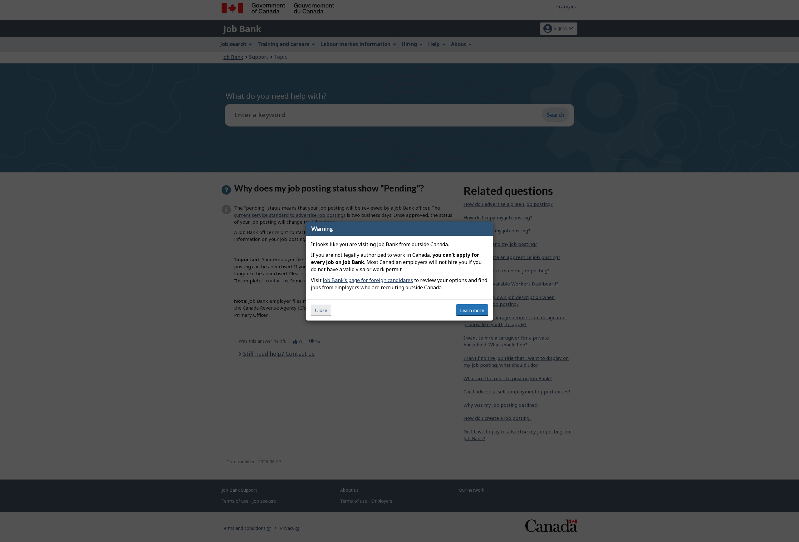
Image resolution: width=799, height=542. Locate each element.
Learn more (472, 310)
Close (321, 310)
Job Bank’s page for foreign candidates (368, 280)
